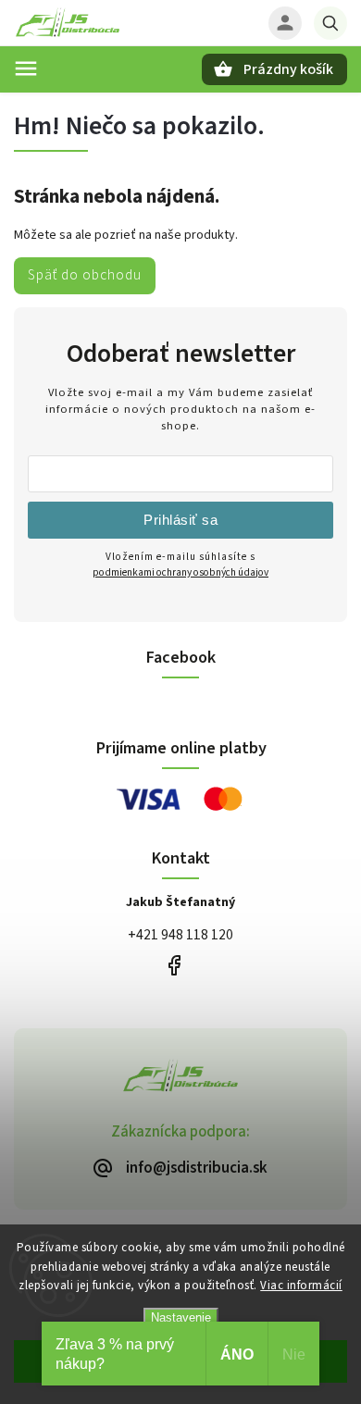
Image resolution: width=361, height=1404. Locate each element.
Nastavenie (181, 1317)
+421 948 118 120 (180, 935)
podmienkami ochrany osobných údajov (180, 572)
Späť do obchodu (85, 275)
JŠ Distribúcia (173, 965)
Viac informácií (301, 1285)
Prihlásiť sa (180, 520)
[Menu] (26, 68)
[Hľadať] (330, 23)
